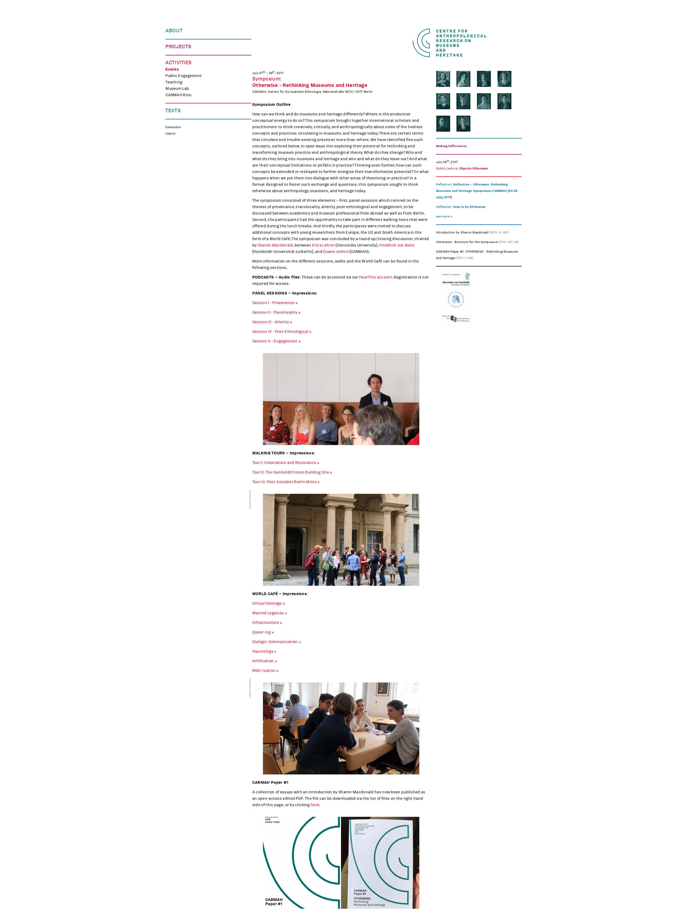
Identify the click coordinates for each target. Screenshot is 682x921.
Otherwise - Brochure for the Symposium (477, 242)
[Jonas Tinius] (484, 79)
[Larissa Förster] (504, 79)
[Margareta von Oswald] (463, 101)
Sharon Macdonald (275, 245)
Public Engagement (183, 75)
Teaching (173, 82)
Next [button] (422, 386)
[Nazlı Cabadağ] (504, 101)
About (173, 30)
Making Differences (451, 146)
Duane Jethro (335, 251)
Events (172, 69)
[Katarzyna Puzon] (463, 79)
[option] (341, 401)
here (315, 804)
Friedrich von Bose (396, 245)
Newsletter (173, 127)
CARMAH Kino (178, 95)
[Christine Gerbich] (443, 101)
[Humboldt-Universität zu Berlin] (456, 306)
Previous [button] (260, 386)
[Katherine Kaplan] (463, 124)
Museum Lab (177, 88)
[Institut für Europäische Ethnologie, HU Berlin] (456, 326)
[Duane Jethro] (443, 124)
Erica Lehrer (323, 245)
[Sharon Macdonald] (443, 79)
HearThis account (375, 277)
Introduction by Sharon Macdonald (472, 232)
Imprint (170, 134)
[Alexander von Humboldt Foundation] (456, 287)
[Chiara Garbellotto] (484, 101)
